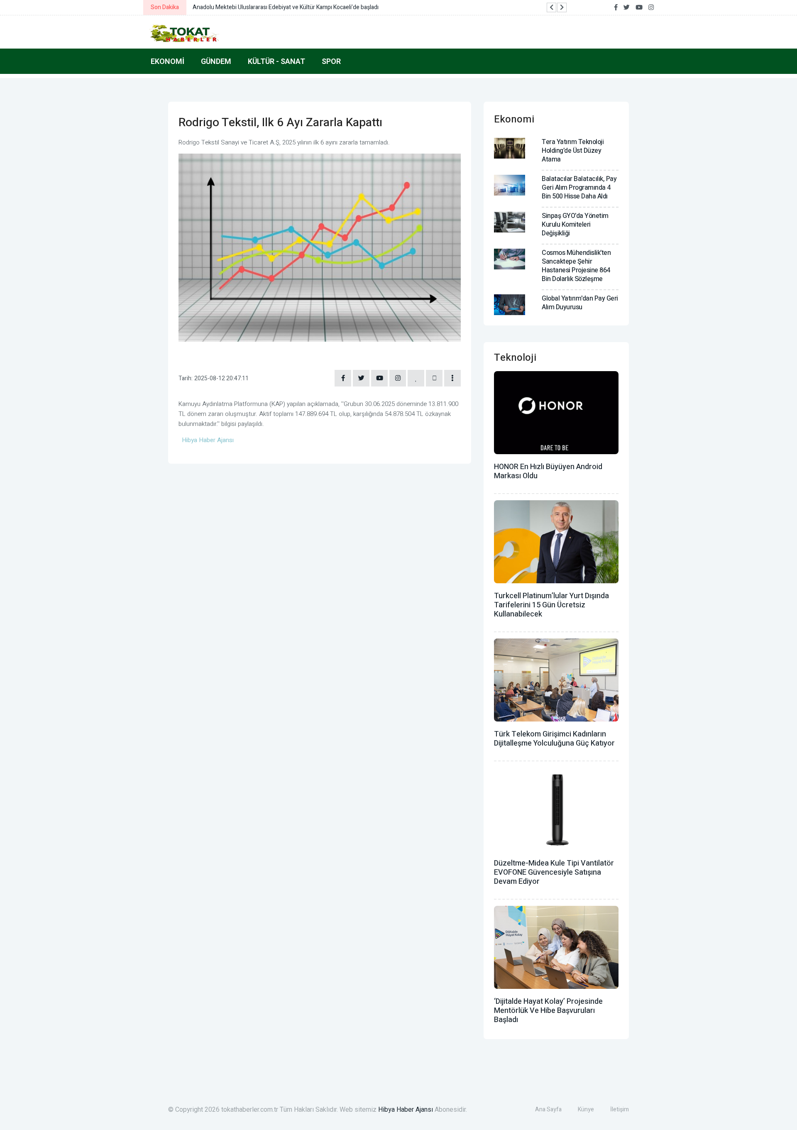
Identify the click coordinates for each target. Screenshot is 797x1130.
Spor (331, 61)
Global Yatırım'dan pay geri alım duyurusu (580, 303)
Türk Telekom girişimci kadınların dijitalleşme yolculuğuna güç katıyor (554, 739)
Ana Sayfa (548, 1109)
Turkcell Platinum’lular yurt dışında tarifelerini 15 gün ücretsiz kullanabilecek (551, 605)
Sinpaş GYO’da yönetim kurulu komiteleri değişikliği (575, 224)
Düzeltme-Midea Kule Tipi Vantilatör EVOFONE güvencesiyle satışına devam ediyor (554, 872)
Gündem (216, 61)
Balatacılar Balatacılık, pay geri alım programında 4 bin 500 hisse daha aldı (579, 187)
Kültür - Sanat (276, 61)
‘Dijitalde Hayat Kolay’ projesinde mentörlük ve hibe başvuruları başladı (548, 1010)
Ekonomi (167, 61)
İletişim (619, 1109)
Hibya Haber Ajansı (405, 1110)
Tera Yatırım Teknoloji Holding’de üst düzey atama (573, 150)
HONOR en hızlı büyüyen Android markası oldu (548, 471)
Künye (586, 1109)
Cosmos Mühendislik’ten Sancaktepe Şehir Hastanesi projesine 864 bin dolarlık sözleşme (576, 266)
